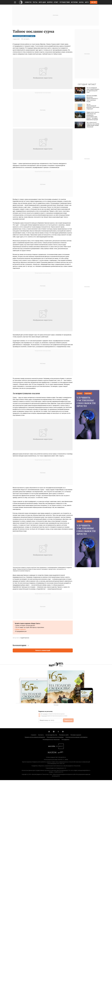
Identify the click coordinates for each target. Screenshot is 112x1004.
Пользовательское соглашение (55, 737)
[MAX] (49, 731)
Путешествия (65, 2)
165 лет (93, 2)
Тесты (35, 2)
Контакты (41, 735)
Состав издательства (51, 735)
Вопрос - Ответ (52, 2)
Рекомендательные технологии (51, 739)
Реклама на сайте (64, 735)
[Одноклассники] (58, 731)
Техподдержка (65, 739)
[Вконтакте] (53, 731)
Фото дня (42, 2)
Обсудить (26, 39)
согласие (45, 713)
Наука (81, 2)
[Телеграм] (63, 731)
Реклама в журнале (76, 735)
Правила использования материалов (35, 737)
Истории (74, 2)
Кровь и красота (20, 629)
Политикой (44, 715)
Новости (28, 2)
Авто (87, 2)
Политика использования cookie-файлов (76, 737)
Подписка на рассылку (45, 711)
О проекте (33, 735)
